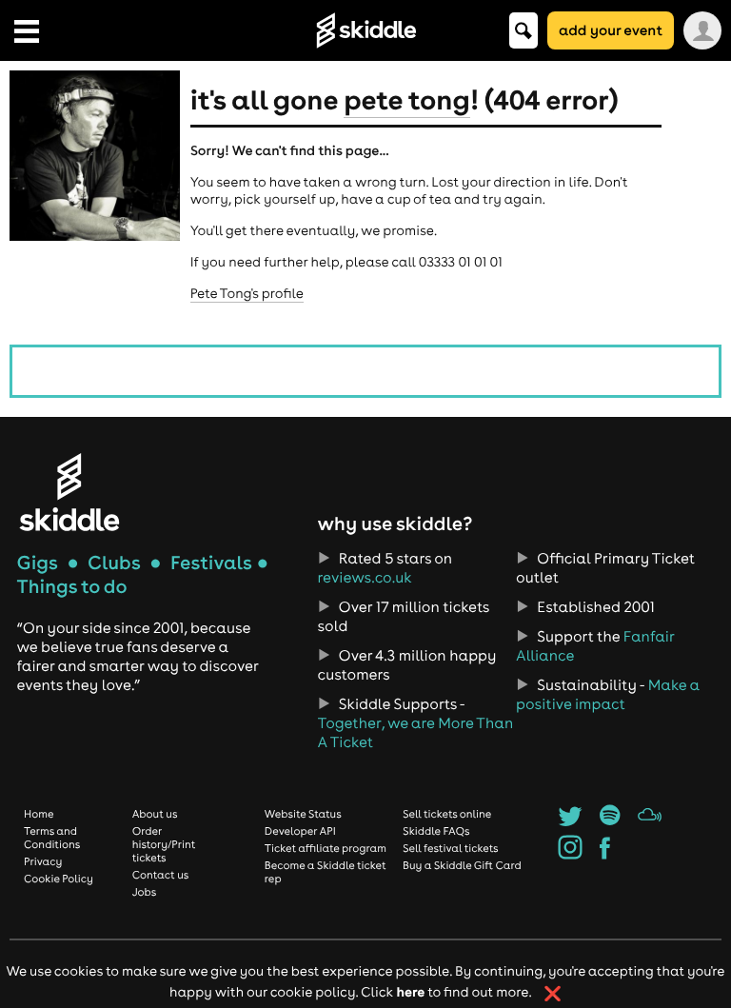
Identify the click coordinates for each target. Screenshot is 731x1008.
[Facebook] (605, 853)
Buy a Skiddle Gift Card (462, 865)
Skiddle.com (365, 30)
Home (39, 813)
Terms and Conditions (52, 837)
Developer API (300, 831)
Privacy (43, 861)
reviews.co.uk (365, 577)
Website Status (303, 813)
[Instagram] (570, 853)
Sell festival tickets (450, 848)
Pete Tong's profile (247, 293)
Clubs (114, 563)
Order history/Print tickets (164, 844)
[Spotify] (610, 821)
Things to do (72, 587)
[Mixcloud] (650, 821)
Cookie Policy (58, 878)
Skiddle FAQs (436, 831)
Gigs (37, 563)
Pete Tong (407, 99)
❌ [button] (552, 993)
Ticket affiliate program (325, 848)
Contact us (160, 874)
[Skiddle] (69, 491)
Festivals (211, 563)
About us (155, 813)
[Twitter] (570, 821)
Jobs (144, 892)
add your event (610, 30)
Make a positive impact (608, 695)
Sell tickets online (447, 813)
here (410, 991)
